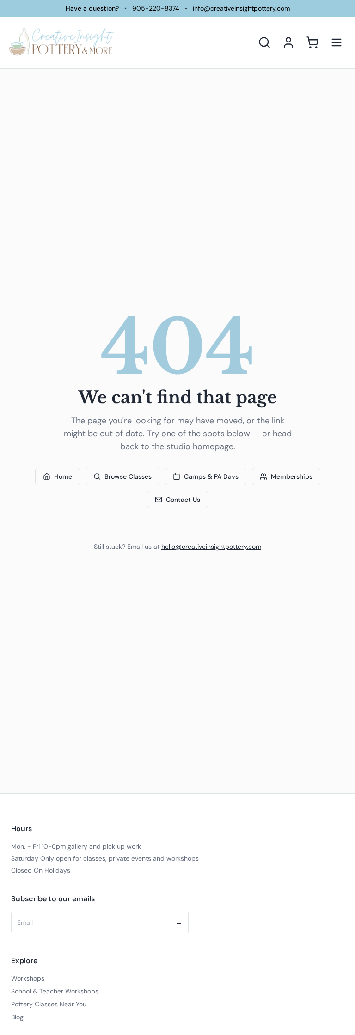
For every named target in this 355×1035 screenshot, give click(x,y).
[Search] (264, 42)
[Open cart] (312, 42)
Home (63, 476)
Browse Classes (128, 476)
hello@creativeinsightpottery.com (211, 546)
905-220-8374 (155, 8)
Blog (17, 1017)
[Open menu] (336, 42)
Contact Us (183, 499)
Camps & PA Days (211, 476)
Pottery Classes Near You (48, 1004)
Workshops (27, 978)
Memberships (291, 476)
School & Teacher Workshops (54, 991)
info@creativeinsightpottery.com (241, 8)
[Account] (288, 42)
